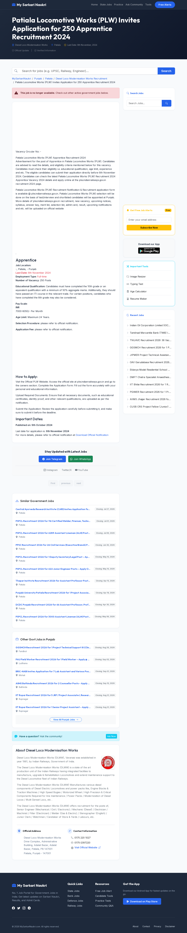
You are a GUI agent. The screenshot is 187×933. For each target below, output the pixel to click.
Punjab (38, 78)
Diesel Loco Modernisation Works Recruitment (81, 78)
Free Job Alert (103, 890)
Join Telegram (54, 459)
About (135, 926)
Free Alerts (165, 4)
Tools (148, 4)
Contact (146, 926)
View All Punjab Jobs (64, 719)
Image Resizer (138, 276)
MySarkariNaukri (21, 78)
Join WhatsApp (82, 459)
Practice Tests (103, 900)
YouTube (83, 470)
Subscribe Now (149, 227)
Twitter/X (67, 470)
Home (94, 4)
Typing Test (136, 284)
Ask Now (111, 736)
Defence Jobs (75, 900)
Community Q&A (104, 905)
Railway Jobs (74, 905)
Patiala (48, 78)
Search (166, 71)
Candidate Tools (104, 895)
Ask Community (134, 4)
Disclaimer (170, 926)
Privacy (157, 926)
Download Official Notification (92, 435)
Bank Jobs (73, 895)
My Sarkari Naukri (31, 4)
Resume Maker (138, 298)
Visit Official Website (86, 847)
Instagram (52, 470)
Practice (118, 4)
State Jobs (106, 4)
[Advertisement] (66, 125)
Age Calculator (138, 291)
